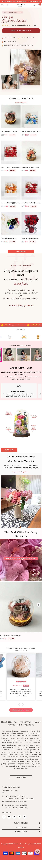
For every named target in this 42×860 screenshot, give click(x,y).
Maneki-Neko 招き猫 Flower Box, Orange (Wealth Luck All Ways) (10, 203)
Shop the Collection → (21, 30)
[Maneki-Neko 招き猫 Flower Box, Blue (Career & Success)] (31, 116)
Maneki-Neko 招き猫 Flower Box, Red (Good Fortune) (10, 167)
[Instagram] (9, 817)
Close (40, 1)
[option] (21, 611)
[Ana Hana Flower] (21, 424)
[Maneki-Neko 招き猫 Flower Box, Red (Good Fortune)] (11, 152)
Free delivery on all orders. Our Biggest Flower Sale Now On (21, 1)
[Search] (8, 5)
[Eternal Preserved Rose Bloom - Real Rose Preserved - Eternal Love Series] (11, 223)
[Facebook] (4, 817)
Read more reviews (21, 710)
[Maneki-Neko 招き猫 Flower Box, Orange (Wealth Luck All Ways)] (11, 188)
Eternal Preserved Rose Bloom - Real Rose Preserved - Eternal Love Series (10, 239)
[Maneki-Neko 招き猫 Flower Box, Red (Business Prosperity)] (31, 188)
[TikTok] (19, 817)
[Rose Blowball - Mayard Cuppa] (11, 116)
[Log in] (34, 5)
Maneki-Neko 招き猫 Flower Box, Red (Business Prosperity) (30, 203)
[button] (39, 605)
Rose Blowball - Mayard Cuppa (9, 132)
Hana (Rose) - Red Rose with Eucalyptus (30, 239)
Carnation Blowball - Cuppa (30, 167)
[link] (11, 337)
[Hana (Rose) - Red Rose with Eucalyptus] (31, 223)
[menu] (2, 5)
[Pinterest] (14, 817)
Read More (21, 777)
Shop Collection (21, 103)
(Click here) (29, 799)
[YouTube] (24, 817)
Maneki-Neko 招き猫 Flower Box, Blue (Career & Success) (31, 132)
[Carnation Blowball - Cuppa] (31, 152)
